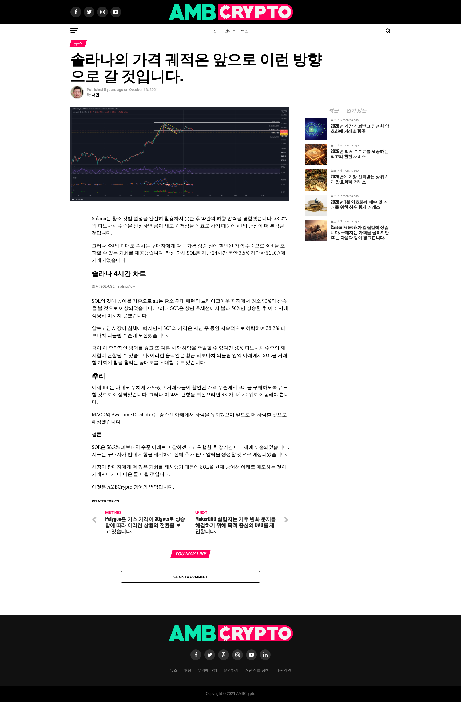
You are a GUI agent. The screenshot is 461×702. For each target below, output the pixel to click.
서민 (95, 95)
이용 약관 (283, 670)
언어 (228, 30)
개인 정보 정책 (257, 670)
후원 (187, 670)
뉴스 (244, 30)
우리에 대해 (207, 670)
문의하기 (231, 670)
